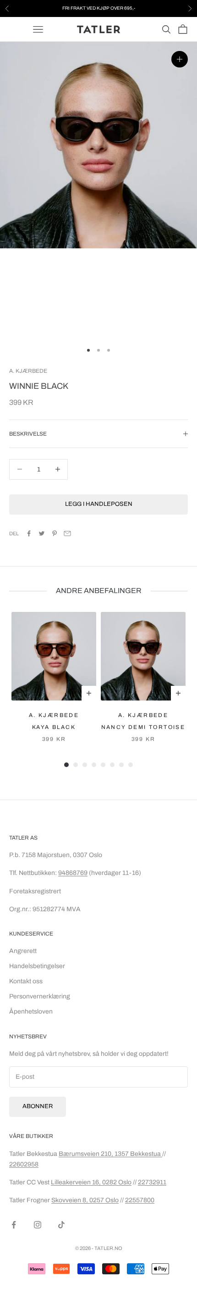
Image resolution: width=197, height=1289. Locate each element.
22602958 (23, 1164)
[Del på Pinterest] (54, 533)
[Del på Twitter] (41, 533)
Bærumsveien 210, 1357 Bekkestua (110, 1153)
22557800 (139, 1200)
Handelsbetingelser (37, 966)
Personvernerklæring (39, 996)
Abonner (37, 1106)
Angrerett (23, 950)
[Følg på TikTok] (61, 1224)
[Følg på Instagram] (37, 1224)
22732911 (152, 1182)
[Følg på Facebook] (13, 1224)
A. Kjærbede (28, 371)
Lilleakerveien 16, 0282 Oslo (91, 1182)
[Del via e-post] (67, 533)
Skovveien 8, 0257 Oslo (85, 1200)
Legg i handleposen (98, 504)
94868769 (73, 872)
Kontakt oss (26, 981)
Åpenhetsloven (31, 1011)
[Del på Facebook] (29, 533)
